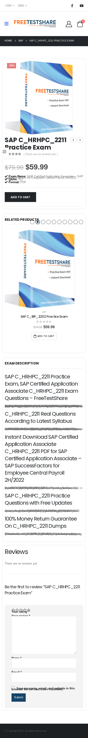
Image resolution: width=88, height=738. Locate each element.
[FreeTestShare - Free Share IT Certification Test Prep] (35, 23)
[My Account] (69, 24)
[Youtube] (81, 5)
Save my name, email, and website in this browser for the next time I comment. (43, 689)
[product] (44, 269)
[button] (32, 222)
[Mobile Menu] (8, 24)
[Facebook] (72, 5)
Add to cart (20, 197)
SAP (44, 312)
